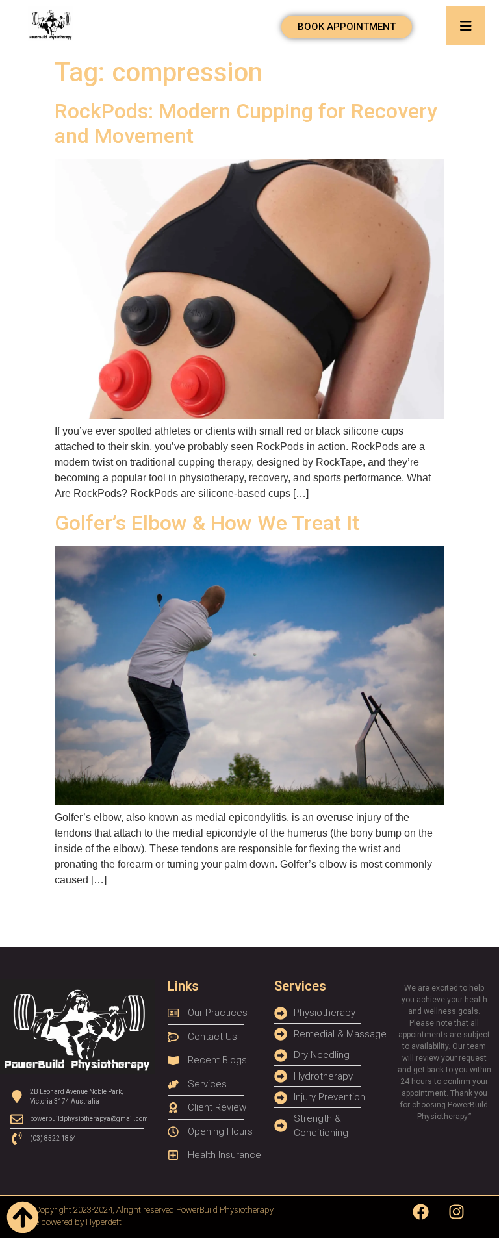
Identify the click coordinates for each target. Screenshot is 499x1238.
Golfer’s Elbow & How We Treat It (207, 523)
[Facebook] (421, 1212)
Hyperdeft (104, 1222)
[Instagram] (457, 1212)
